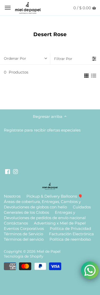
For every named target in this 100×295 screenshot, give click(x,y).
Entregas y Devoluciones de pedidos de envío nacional (45, 215)
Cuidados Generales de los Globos (47, 210)
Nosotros (12, 196)
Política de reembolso (70, 239)
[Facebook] (7, 171)
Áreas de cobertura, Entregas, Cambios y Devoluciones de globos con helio (42, 204)
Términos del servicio (24, 239)
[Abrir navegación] (8, 8)
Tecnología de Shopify (23, 256)
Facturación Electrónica (71, 233)
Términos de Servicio (23, 233)
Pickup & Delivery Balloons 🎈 (54, 196)
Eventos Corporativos (24, 228)
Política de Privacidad (70, 228)
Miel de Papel (49, 251)
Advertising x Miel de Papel (60, 223)
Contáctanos (16, 223)
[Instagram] (15, 171)
